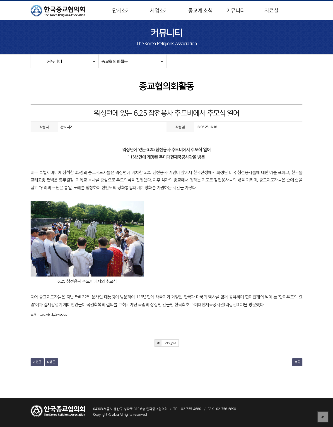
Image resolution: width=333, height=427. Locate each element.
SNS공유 (169, 343)
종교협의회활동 (114, 61)
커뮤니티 (235, 11)
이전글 (37, 362)
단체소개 (121, 11)
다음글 (51, 362)
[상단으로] (322, 416)
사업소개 (159, 11)
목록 (297, 362)
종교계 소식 (200, 11)
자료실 (271, 11)
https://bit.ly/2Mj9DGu (52, 315)
